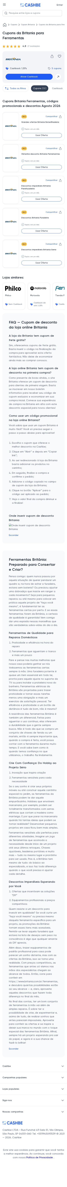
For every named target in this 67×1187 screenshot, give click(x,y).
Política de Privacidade (40, 1157)
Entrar (60, 5)
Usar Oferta (42, 135)
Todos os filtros (18, 88)
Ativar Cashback (29, 77)
